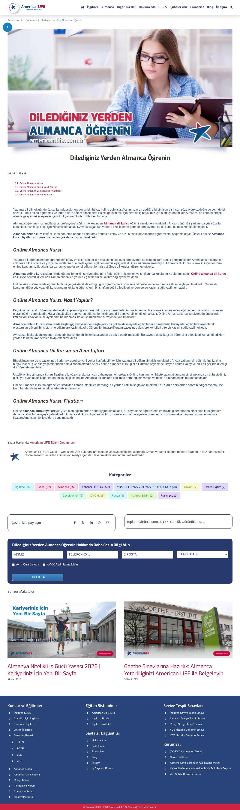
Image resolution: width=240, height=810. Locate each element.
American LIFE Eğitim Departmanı (52, 442)
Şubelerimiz (99, 746)
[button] (231, 7)
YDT (19, 761)
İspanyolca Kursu (24, 796)
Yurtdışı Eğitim (142, 495)
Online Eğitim (215, 487)
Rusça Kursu (21, 779)
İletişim (96, 762)
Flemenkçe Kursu (24, 785)
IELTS (20, 742)
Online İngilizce (23, 729)
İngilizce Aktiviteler (102, 724)
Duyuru (190, 487)
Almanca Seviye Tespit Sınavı (187, 718)
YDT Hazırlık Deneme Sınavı (187, 735)
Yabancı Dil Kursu (96, 487)
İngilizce (23, 487)
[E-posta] (107, 523)
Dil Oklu (97, 495)
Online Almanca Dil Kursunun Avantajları (41, 191)
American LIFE (16, 20)
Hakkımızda (99, 740)
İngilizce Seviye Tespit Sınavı (187, 712)
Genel (44, 487)
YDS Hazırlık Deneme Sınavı (187, 729)
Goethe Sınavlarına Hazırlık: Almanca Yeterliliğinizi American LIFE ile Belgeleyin (173, 670)
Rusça (118, 495)
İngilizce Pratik (100, 718)
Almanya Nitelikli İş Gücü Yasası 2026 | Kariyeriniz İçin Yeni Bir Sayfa (54, 670)
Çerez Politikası (179, 757)
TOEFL (21, 748)
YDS (19, 754)
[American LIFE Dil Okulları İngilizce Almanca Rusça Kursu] (82, 7)
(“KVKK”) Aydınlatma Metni (186, 751)
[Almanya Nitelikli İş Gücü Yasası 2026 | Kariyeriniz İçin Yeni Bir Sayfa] (62, 603)
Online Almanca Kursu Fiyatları (36, 194)
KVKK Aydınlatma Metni (63, 564)
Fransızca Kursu (23, 791)
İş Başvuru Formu (102, 768)
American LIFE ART (103, 712)
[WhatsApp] (99, 523)
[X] (83, 523)
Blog (94, 757)
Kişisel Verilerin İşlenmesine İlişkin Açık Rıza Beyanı (200, 768)
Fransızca (169, 495)
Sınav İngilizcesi (23, 735)
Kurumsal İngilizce (24, 724)
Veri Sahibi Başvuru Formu (186, 773)
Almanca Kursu (23, 768)
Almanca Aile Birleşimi (27, 774)
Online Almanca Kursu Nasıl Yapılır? (38, 187)
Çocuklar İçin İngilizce (27, 718)
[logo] (26, 2)
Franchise (98, 751)
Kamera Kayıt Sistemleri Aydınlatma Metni (195, 762)
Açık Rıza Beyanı (27, 564)
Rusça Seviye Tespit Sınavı (186, 724)
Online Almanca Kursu (31, 183)
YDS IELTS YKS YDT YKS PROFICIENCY (147, 487)
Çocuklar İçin (73, 495)
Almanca (32, 20)
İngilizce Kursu (22, 712)
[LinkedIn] (91, 523)
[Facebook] (75, 523)
